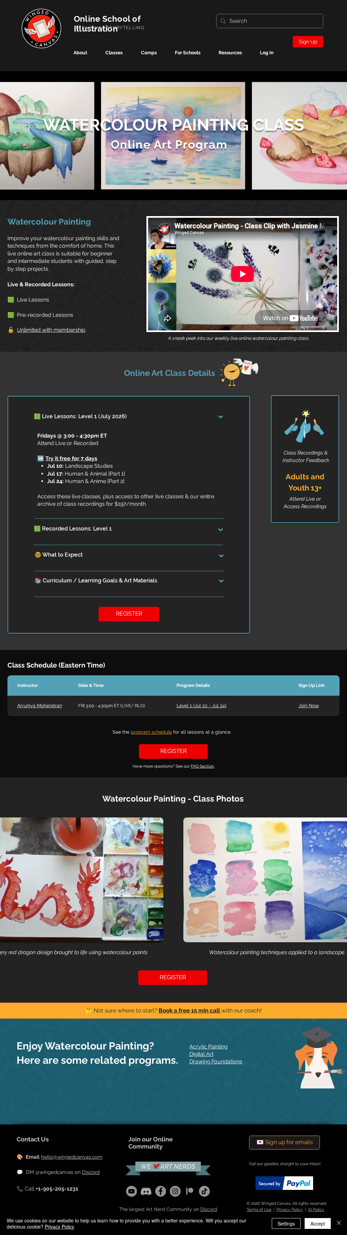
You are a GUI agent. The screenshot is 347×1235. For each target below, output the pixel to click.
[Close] (339, 1223)
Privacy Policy (290, 1209)
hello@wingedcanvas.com (71, 1157)
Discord (91, 1172)
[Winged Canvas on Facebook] (160, 1191)
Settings (286, 1223)
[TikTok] (204, 1191)
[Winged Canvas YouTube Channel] (131, 1191)
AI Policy (316, 1209)
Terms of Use (259, 1209)
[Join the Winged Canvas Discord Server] (146, 1191)
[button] (153, 53)
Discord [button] (208, 1209)
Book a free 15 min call (189, 1010)
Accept (317, 1223)
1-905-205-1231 (59, 1188)
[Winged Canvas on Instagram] (175, 1191)
